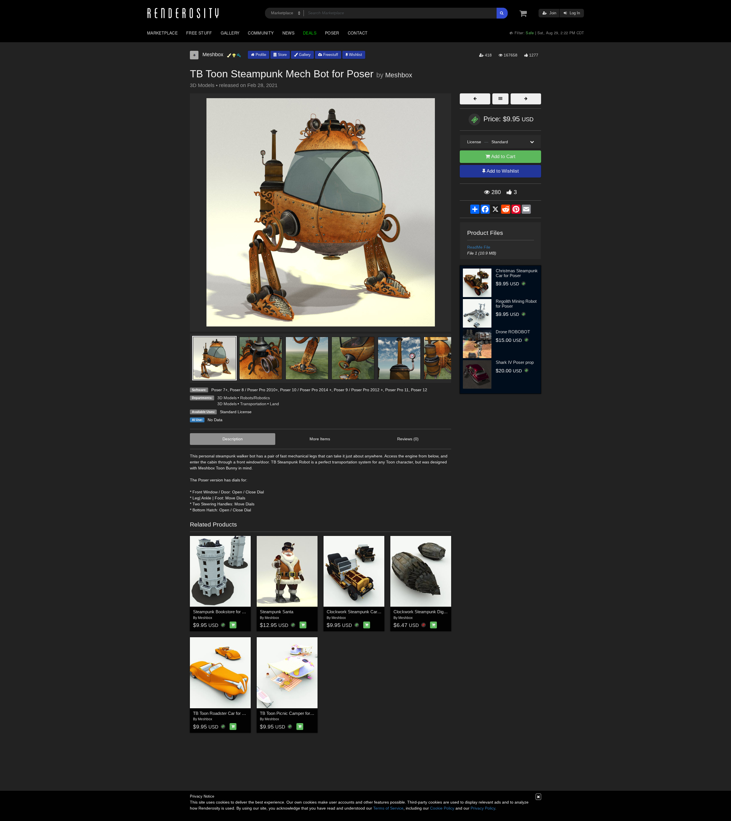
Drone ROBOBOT (513, 331)
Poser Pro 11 (397, 390)
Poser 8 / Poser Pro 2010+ (254, 390)
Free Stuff (199, 33)
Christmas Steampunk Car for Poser (517, 273)
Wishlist (355, 55)
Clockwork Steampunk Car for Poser (361, 611)
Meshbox (398, 75)
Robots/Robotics (255, 398)
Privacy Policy (483, 808)
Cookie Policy (442, 808)
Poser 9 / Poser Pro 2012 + (358, 390)
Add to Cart (502, 156)
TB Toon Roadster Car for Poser (223, 713)
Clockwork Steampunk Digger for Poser (430, 611)
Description (232, 439)
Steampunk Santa (276, 611)
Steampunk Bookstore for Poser (223, 611)
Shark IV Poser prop (515, 362)
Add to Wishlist (502, 171)
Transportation (253, 404)
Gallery (230, 33)
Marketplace (162, 33)
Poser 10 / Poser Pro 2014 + (306, 390)
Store (282, 55)
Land (274, 404)
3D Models (227, 398)
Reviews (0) (408, 439)
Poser (332, 33)
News (288, 33)
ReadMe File (478, 247)
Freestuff (330, 55)
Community (261, 33)
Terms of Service (388, 808)
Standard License (236, 412)
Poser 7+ (219, 390)
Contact (358, 33)
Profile (260, 55)
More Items (320, 439)
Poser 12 (419, 390)
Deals (309, 33)
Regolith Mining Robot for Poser (516, 303)
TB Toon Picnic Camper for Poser (291, 713)
